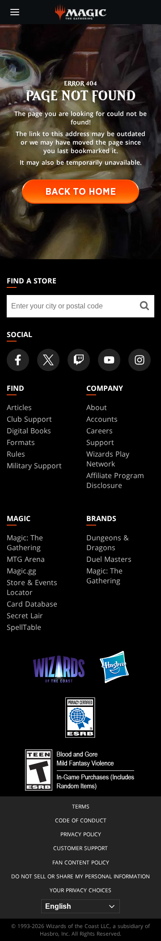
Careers (99, 431)
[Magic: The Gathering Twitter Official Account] (48, 360)
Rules (16, 454)
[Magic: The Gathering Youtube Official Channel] (109, 360)
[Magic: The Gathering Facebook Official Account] (18, 360)
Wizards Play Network (107, 459)
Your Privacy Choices (80, 890)
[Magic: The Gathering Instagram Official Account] (139, 360)
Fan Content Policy (80, 862)
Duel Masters (108, 559)
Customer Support (80, 848)
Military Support (34, 465)
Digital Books (29, 431)
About (96, 407)
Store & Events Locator (32, 587)
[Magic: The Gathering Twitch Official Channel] (79, 360)
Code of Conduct (80, 820)
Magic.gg (21, 571)
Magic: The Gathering (25, 542)
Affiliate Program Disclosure (115, 480)
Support (100, 442)
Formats (21, 442)
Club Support (29, 419)
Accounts (102, 419)
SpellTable (24, 627)
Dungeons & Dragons (107, 542)
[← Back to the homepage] (80, 11)
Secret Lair (25, 615)
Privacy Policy (80, 834)
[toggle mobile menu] (15, 12)
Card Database (32, 604)
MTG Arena (26, 559)
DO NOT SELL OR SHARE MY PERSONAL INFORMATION (80, 876)
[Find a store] (144, 306)
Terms (80, 806)
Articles (19, 407)
